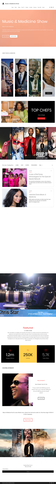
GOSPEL (27, 165)
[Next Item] (54, 143)
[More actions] (51, 170)
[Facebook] (49, 7)
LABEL (17, 165)
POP (29, 192)
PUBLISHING (34, 165)
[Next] (51, 443)
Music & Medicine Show (12, 4)
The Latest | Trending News (7, 165)
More (40, 165)
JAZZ (22, 165)
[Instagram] (51, 7)
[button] (52, 165)
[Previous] (4, 443)
